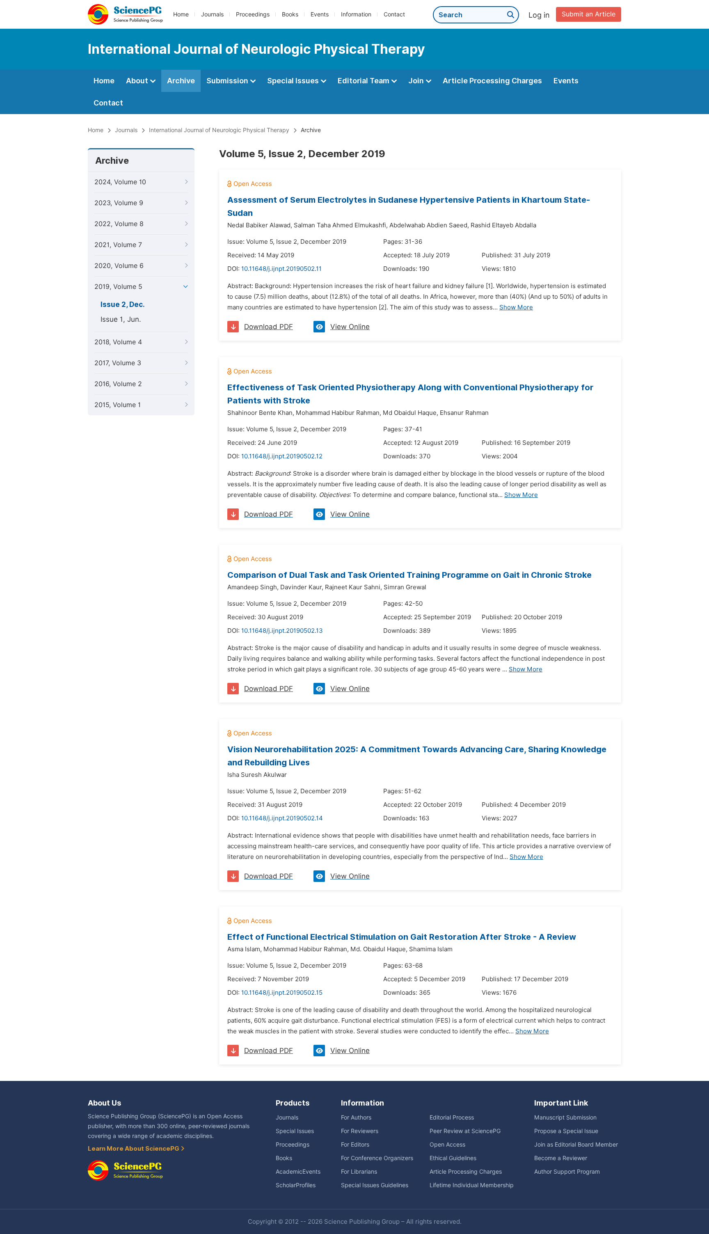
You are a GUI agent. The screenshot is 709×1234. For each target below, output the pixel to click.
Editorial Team (364, 80)
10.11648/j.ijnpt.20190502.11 (281, 268)
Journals (212, 14)
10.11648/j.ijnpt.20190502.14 (282, 818)
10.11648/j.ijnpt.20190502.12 (281, 456)
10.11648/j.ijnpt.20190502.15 (281, 992)
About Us (104, 1103)
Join (416, 80)
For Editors (355, 1144)
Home (181, 14)
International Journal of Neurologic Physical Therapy (219, 130)
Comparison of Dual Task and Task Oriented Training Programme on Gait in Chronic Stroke (409, 575)
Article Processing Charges (492, 80)
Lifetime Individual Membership (472, 1185)
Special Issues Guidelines (374, 1185)
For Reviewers (359, 1131)
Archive (181, 80)
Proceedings (253, 14)
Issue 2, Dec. (123, 304)
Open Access (447, 1144)
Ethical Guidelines (453, 1158)
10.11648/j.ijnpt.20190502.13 (282, 630)
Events (320, 14)
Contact (394, 14)
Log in (539, 15)
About (138, 80)
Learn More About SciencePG (134, 1148)
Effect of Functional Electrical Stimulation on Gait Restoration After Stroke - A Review (401, 937)
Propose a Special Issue (566, 1131)
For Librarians (359, 1171)
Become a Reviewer (560, 1158)
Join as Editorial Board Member (576, 1144)
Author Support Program (567, 1171)
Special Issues (293, 80)
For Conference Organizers (377, 1158)
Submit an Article (588, 14)
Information (356, 14)
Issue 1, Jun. (121, 319)
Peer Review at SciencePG (465, 1131)
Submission (228, 80)
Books (290, 14)
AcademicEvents (298, 1171)
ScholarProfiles (296, 1185)
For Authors (356, 1117)
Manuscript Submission (565, 1117)
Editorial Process (452, 1117)
